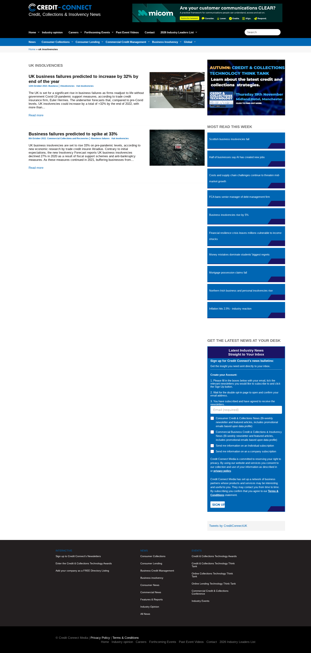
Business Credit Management (157, 570)
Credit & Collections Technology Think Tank (213, 565)
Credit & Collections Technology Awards (214, 556)
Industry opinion (52, 32)
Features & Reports (151, 599)
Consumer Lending (88, 41)
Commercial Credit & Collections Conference (210, 592)
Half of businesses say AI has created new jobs (237, 157)
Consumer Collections (56, 41)
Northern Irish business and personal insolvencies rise (241, 290)
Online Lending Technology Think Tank (214, 583)
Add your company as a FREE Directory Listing (82, 570)
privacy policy (222, 470)
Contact (150, 32)
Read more (36, 115)
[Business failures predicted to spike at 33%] (177, 148)
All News (145, 613)
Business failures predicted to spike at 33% (73, 133)
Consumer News (149, 585)
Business (53, 86)
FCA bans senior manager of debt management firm (239, 196)
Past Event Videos (127, 32)
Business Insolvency (165, 41)
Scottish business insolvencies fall (229, 139)
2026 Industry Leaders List (177, 32)
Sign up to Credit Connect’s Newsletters (78, 556)
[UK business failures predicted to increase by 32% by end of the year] (177, 90)
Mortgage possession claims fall (228, 272)
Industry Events (200, 600)
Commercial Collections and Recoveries (68, 138)
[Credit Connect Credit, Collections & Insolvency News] (60, 5)
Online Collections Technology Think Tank (212, 575)
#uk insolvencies (85, 86)
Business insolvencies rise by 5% (229, 214)
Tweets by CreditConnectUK (228, 526)
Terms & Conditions (125, 637)
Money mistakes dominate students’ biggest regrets (239, 254)
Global (188, 41)
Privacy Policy (100, 637)
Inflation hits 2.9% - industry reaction (230, 308)
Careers (73, 32)
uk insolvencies (46, 65)
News (32, 41)
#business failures (100, 138)
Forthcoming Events (97, 32)
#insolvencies (67, 86)
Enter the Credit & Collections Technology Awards (84, 563)
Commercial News (150, 592)
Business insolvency (151, 577)
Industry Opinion (149, 606)
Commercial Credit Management (126, 41)
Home (32, 32)
